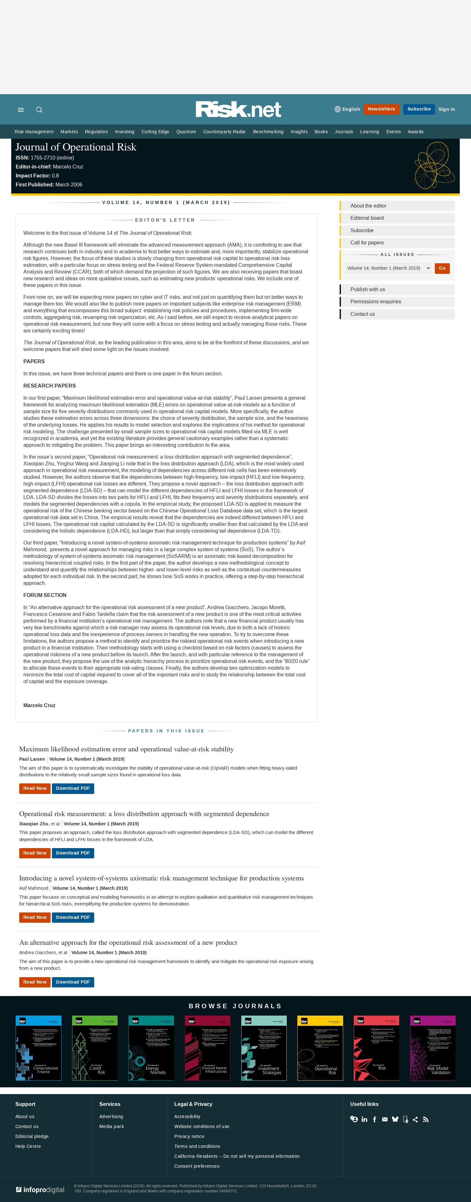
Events (393, 132)
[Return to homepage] (238, 116)
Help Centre (28, 1146)
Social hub (415, 1119)
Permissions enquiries (376, 301)
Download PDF (73, 788)
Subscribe (419, 109)
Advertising (111, 1117)
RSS (426, 1119)
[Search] (40, 110)
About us (24, 1117)
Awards (416, 132)
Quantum (186, 132)
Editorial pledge (32, 1136)
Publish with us (368, 289)
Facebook (374, 1119)
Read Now (34, 788)
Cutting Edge (155, 132)
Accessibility (187, 1117)
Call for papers (367, 242)
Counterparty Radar (224, 132)
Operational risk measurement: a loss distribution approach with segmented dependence (144, 813)
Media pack (111, 1127)
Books (321, 132)
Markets (69, 132)
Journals (344, 132)
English (351, 109)
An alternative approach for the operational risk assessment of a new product (128, 942)
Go (442, 268)
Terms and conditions (197, 1146)
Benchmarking (268, 132)
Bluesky (395, 1119)
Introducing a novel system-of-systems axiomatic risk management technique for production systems (161, 877)
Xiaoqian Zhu (33, 824)
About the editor (368, 205)
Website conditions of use (202, 1127)
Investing (125, 132)
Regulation (96, 132)
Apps (405, 1119)
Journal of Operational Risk (76, 146)
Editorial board (367, 218)
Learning (369, 132)
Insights (299, 132)
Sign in (447, 109)
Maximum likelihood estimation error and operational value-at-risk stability (126, 748)
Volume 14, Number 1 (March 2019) (87, 759)
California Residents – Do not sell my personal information (237, 1156)
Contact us (363, 314)
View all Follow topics (354, 1119)
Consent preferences (196, 1166)
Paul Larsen (32, 759)
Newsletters (381, 109)
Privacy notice (189, 1136)
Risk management (34, 132)
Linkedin (364, 1119)
